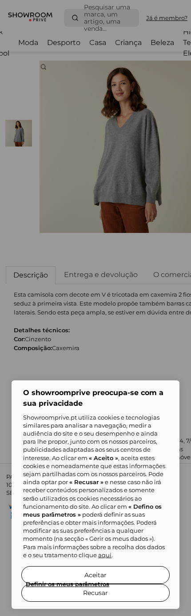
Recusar (95, 593)
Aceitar (95, 575)
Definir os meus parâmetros (67, 583)
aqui (104, 555)
